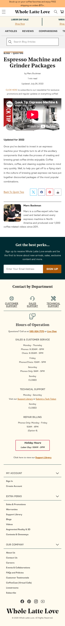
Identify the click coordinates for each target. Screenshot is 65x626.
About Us (10, 552)
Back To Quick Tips (14, 192)
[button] (3, 11)
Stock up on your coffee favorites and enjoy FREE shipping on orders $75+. (32, 3)
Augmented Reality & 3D (18, 529)
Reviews (28, 31)
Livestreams (12, 587)
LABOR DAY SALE (20, 19)
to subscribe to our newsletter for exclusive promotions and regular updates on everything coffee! (32, 92)
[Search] (56, 11)
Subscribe (11, 592)
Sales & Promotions (16, 504)
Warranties (12, 509)
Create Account (14, 486)
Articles (11, 31)
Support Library (25, 399)
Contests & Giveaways (17, 534)
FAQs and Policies (15, 572)
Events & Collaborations (18, 567)
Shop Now (20, 24)
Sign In (9, 481)
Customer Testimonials (17, 577)
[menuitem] (33, 481)
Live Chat (52, 331)
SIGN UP (52, 269)
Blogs (8, 519)
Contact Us (11, 557)
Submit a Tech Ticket (46, 399)
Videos (9, 524)
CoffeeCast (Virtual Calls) (19, 582)
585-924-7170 (36, 331)
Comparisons (48, 31)
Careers (10, 562)
